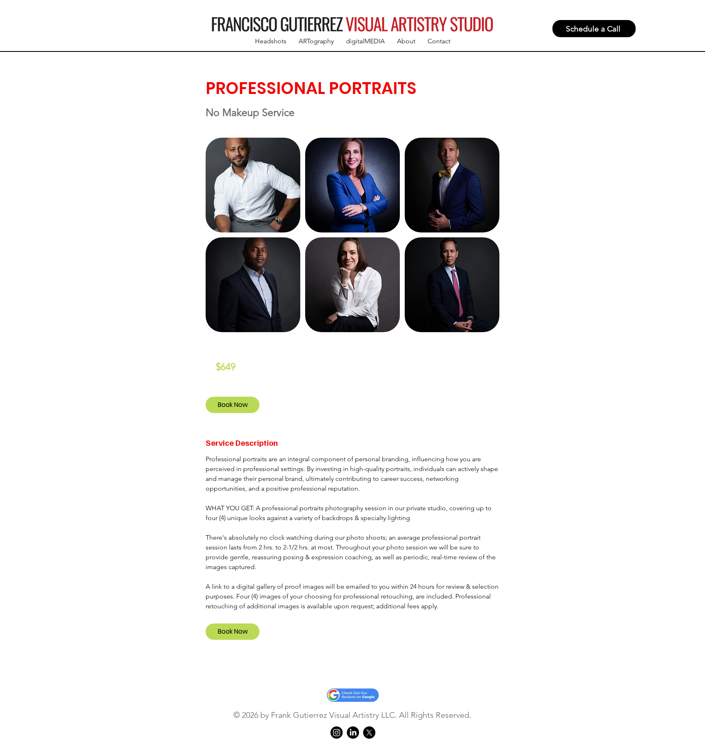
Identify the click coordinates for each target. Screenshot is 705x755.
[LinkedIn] (353, 732)
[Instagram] (336, 732)
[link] (232, 405)
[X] (369, 732)
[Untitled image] (253, 185)
